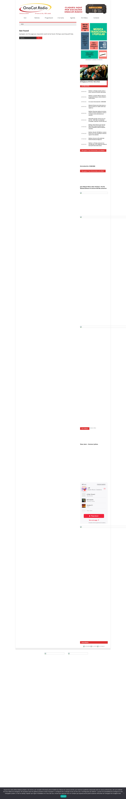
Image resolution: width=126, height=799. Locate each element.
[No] (124, 793)
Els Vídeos (84, 18)
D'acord (63, 796)
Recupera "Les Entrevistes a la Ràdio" (93, 150)
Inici (25, 18)
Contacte (96, 18)
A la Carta (61, 18)
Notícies (37, 18)
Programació (49, 18)
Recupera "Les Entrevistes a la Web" (93, 171)
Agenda (72, 18)
